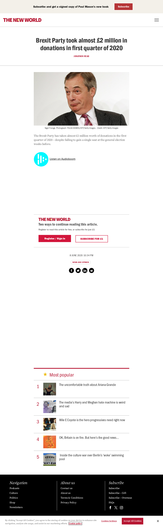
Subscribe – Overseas (120, 497)
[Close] (157, 520)
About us (65, 493)
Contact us (66, 488)
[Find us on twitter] (115, 508)
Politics (14, 497)
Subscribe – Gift (117, 493)
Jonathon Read (81, 56)
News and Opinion (80, 262)
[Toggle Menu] (156, 20)
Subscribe (123, 6)
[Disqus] (81, 317)
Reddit (91, 270)
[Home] (22, 20)
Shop (12, 502)
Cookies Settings (109, 521)
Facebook (71, 270)
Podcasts (14, 488)
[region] (81, 521)
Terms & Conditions (72, 497)
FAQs (111, 502)
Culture (14, 493)
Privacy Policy (68, 502)
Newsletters (16, 507)
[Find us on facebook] (110, 508)
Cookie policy (75, 523)
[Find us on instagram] (121, 508)
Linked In (84, 270)
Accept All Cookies (133, 521)
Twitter (78, 270)
